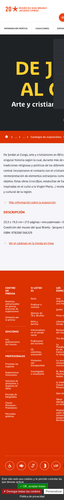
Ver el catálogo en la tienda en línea (31, 243)
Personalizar (54, 491)
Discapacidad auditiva (32, 465)
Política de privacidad (32, 496)
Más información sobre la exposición (32, 202)
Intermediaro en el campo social (38, 332)
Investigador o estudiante (37, 372)
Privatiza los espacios (11, 365)
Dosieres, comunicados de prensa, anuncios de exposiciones (12, 306)
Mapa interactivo (58, 91)
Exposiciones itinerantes (12, 373)
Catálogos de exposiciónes (46, 137)
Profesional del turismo (37, 342)
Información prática (16, 28)
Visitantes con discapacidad (38, 363)
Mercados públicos (10, 415)
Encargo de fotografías (11, 395)
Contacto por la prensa (12, 318)
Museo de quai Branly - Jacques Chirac (30, 8)
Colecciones (42, 28)
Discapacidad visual (21, 465)
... (16, 137)
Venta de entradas (58, 45)
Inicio (5, 137)
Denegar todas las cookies (23, 491)
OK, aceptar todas (34, 486)
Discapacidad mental (44, 465)
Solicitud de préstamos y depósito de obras (11, 385)
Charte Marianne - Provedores (11, 405)
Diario (58, 68)
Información (58, 56)
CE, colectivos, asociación (36, 352)
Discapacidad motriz (9, 465)
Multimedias (58, 80)
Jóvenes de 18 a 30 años (37, 314)
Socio (33, 298)
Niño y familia (34, 322)
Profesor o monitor (36, 305)
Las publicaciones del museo (12, 342)
